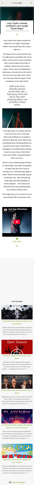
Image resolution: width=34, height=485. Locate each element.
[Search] (31, 3)
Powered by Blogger (18, 482)
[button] (17, 34)
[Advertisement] (17, 278)
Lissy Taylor (17, 241)
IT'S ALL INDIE (17, 3)
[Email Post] (17, 239)
